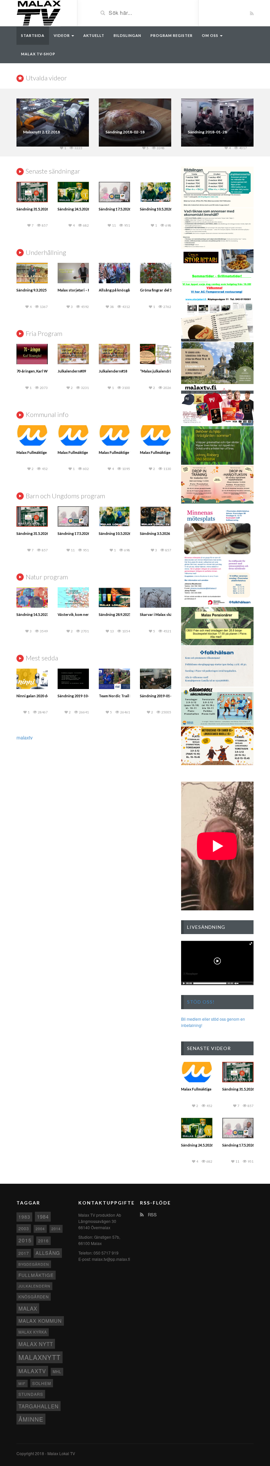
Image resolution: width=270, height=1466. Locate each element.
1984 (43, 1216)
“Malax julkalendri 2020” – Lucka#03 (170, 371)
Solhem (41, 1383)
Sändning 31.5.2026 (32, 209)
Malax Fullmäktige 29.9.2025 (163, 452)
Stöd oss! (201, 1002)
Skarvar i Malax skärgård (161, 614)
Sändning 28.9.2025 (115, 614)
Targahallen (38, 1406)
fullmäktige (36, 1275)
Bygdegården (33, 1264)
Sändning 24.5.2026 (74, 209)
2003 (23, 1228)
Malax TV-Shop (38, 54)
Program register (171, 35)
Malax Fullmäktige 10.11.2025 (123, 452)
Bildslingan (127, 35)
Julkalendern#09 (72, 371)
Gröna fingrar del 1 (156, 290)
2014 (56, 1228)
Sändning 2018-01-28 (207, 131)
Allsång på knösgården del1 (122, 290)
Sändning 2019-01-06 (157, 696)
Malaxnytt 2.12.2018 (41, 131)
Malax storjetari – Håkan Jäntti (83, 290)
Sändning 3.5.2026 (155, 533)
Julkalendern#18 (113, 371)
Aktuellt (93, 35)
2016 (43, 1240)
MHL (57, 1371)
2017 (23, 1253)
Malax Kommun (40, 1320)
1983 (24, 1216)
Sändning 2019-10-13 (75, 696)
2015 (25, 1240)
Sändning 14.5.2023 (32, 614)
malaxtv (24, 737)
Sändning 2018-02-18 (125, 131)
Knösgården (33, 1296)
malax (27, 1308)
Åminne (30, 1419)
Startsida (32, 35)
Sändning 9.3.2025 (31, 290)
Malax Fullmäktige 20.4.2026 (81, 452)
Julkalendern (34, 1286)
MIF (22, 1383)
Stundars (30, 1394)
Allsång (48, 1252)
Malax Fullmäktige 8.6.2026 (38, 452)
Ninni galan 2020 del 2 (34, 696)
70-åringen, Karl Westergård (40, 371)
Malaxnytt (39, 1357)
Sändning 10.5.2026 (156, 209)
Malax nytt (35, 1343)
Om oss (210, 35)
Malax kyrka (32, 1332)
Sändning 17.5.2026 (115, 209)
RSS (152, 1214)
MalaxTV (32, 1371)
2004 (40, 1228)
